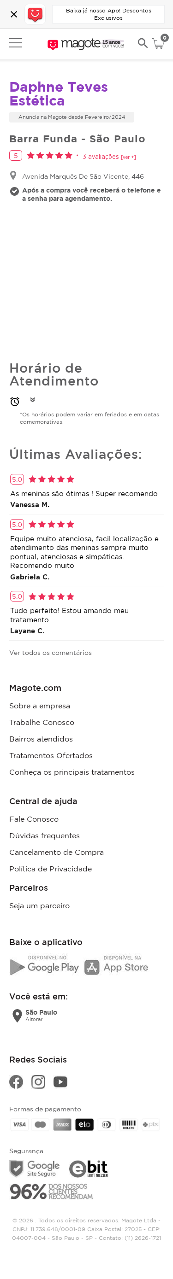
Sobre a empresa (39, 705)
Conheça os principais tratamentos (72, 772)
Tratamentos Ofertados (51, 755)
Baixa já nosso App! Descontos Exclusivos (108, 14)
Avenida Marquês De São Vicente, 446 (83, 176)
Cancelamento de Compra (56, 852)
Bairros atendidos (41, 739)
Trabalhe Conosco (41, 722)
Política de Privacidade (50, 868)
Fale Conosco (34, 819)
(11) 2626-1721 (143, 1238)
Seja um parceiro (39, 905)
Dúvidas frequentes (44, 835)
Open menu (15, 42)
